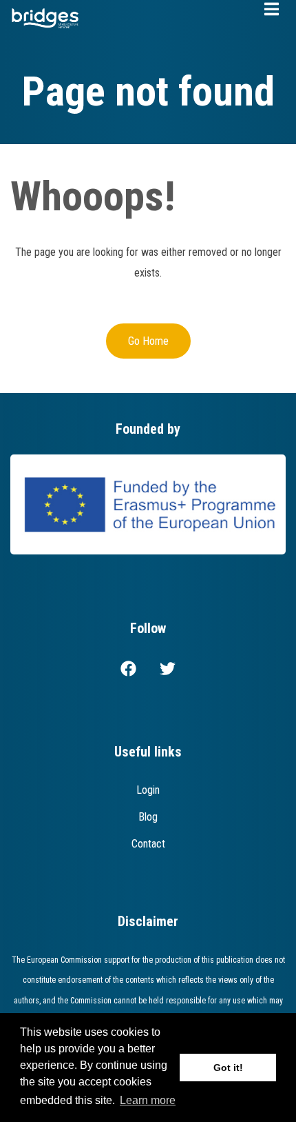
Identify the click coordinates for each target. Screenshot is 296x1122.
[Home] (45, 16)
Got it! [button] (228, 1067)
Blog (148, 816)
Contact (148, 843)
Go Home (148, 341)
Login (148, 790)
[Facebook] (128, 671)
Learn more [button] (148, 1100)
